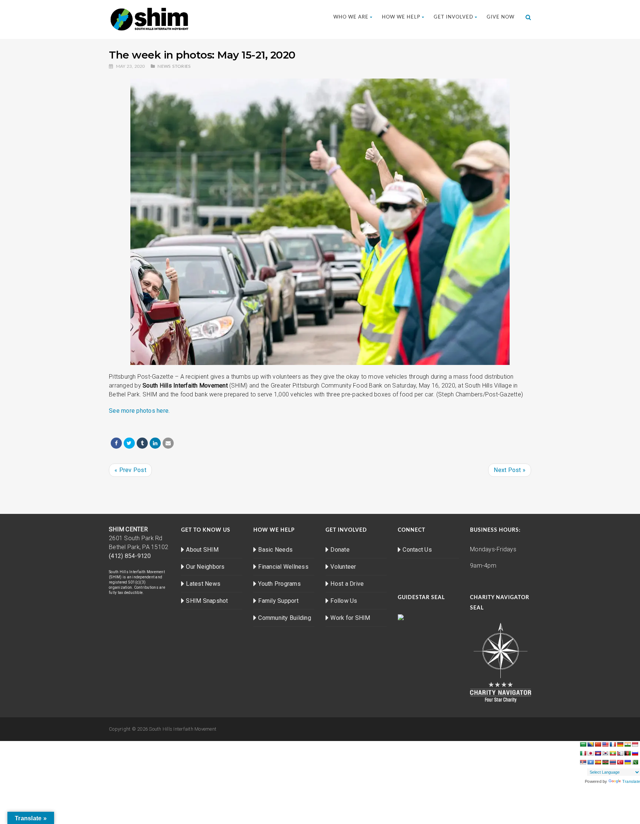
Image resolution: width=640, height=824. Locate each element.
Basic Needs (275, 549)
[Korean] (605, 753)
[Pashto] (627, 753)
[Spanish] (597, 762)
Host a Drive (347, 583)
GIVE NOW (500, 17)
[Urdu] (634, 762)
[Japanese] (590, 753)
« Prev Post (130, 470)
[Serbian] (583, 762)
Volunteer (343, 566)
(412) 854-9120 (130, 555)
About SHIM (202, 549)
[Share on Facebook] (116, 443)
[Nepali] (620, 753)
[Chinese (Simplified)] (597, 744)
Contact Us (417, 549)
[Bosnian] (590, 744)
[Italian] (583, 753)
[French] (612, 744)
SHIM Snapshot (207, 600)
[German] (620, 744)
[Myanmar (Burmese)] (612, 753)
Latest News (203, 583)
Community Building (284, 617)
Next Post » (510, 470)
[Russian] (634, 753)
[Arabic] (583, 744)
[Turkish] (620, 762)
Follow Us (343, 600)
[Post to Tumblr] (142, 443)
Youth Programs (279, 583)
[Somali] (590, 762)
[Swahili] (605, 762)
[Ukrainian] (627, 762)
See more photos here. (139, 410)
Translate (631, 781)
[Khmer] (597, 753)
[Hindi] (627, 744)
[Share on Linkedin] (155, 443)
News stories (174, 66)
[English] (605, 744)
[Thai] (612, 762)
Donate (340, 549)
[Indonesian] (634, 744)
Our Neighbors (205, 566)
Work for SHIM (350, 617)
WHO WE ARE (351, 17)
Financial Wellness (283, 566)
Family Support (278, 600)
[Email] (168, 443)
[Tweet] (129, 443)
